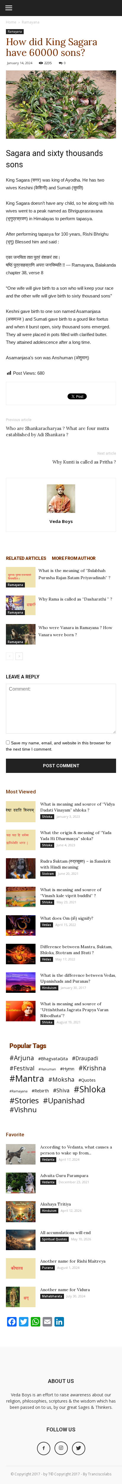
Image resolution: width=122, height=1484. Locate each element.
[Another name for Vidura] (21, 1297)
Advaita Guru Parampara (64, 1175)
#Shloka (90, 1089)
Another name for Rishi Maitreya (72, 1261)
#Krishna (92, 1068)
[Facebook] (43, 1448)
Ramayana (30, 22)
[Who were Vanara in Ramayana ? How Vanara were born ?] (21, 634)
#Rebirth (40, 1091)
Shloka (47, 817)
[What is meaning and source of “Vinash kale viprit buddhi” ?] (21, 897)
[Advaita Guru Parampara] (21, 1183)
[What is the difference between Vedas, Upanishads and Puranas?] (21, 982)
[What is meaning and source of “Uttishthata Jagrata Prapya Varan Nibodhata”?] (21, 1011)
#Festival (21, 1068)
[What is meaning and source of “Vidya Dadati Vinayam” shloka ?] (21, 811)
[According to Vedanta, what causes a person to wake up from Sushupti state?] (21, 1154)
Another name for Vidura (65, 1289)
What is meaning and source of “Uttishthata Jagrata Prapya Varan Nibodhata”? (74, 1009)
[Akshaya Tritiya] (21, 1211)
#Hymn (67, 1069)
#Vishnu (23, 1110)
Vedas (46, 925)
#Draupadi (85, 1058)
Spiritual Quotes (54, 1239)
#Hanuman (47, 1069)
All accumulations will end (65, 1232)
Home (11, 22)
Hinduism (49, 988)
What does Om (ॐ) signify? (66, 918)
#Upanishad (64, 1100)
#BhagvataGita (53, 1058)
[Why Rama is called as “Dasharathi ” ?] (21, 605)
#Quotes (87, 1080)
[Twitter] (78, 1448)
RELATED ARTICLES (26, 558)
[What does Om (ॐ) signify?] (21, 925)
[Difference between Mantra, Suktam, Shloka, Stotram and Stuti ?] (21, 954)
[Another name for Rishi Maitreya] (21, 1268)
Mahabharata (52, 1296)
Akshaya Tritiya (55, 1204)
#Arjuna (21, 1058)
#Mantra (26, 1078)
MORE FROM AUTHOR (73, 558)
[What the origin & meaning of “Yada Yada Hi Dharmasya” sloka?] (21, 840)
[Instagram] (61, 1448)
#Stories (24, 1100)
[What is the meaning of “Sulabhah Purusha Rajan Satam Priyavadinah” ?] (21, 577)
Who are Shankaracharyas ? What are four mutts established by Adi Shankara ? (57, 431)
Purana (47, 1268)
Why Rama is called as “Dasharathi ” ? (75, 599)
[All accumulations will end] (21, 1240)
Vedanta (48, 1159)
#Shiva (61, 1090)
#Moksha (61, 1079)
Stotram (48, 874)
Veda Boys (61, 521)
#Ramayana (18, 1091)
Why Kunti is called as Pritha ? (84, 462)
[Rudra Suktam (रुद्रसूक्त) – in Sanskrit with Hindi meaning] (21, 868)
